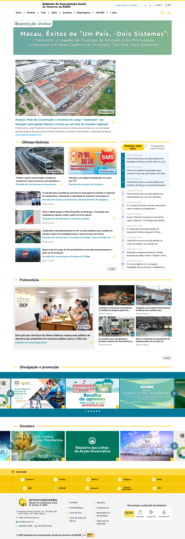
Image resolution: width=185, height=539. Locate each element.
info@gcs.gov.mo (26, 522)
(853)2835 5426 (45, 526)
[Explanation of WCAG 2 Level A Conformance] (88, 535)
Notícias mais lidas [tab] (133, 147)
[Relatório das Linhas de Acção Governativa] (92, 446)
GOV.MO (73, 502)
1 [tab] (85, 411)
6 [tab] (99, 411)
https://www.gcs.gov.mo (29, 517)
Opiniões (101, 502)
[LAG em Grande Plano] (147, 446)
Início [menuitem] (18, 13)
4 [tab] (93, 411)
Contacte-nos (103, 508)
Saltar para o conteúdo (126, 5)
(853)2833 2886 (26, 526)
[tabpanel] (92, 393)
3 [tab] (91, 411)
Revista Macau (76, 508)
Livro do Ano (76, 513)
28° (160, 5)
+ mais (112, 269)
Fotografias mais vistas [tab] (158, 147)
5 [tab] (96, 411)
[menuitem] (31, 12)
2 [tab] (88, 411)
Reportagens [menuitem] (83, 13)
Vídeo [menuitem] (54, 13)
